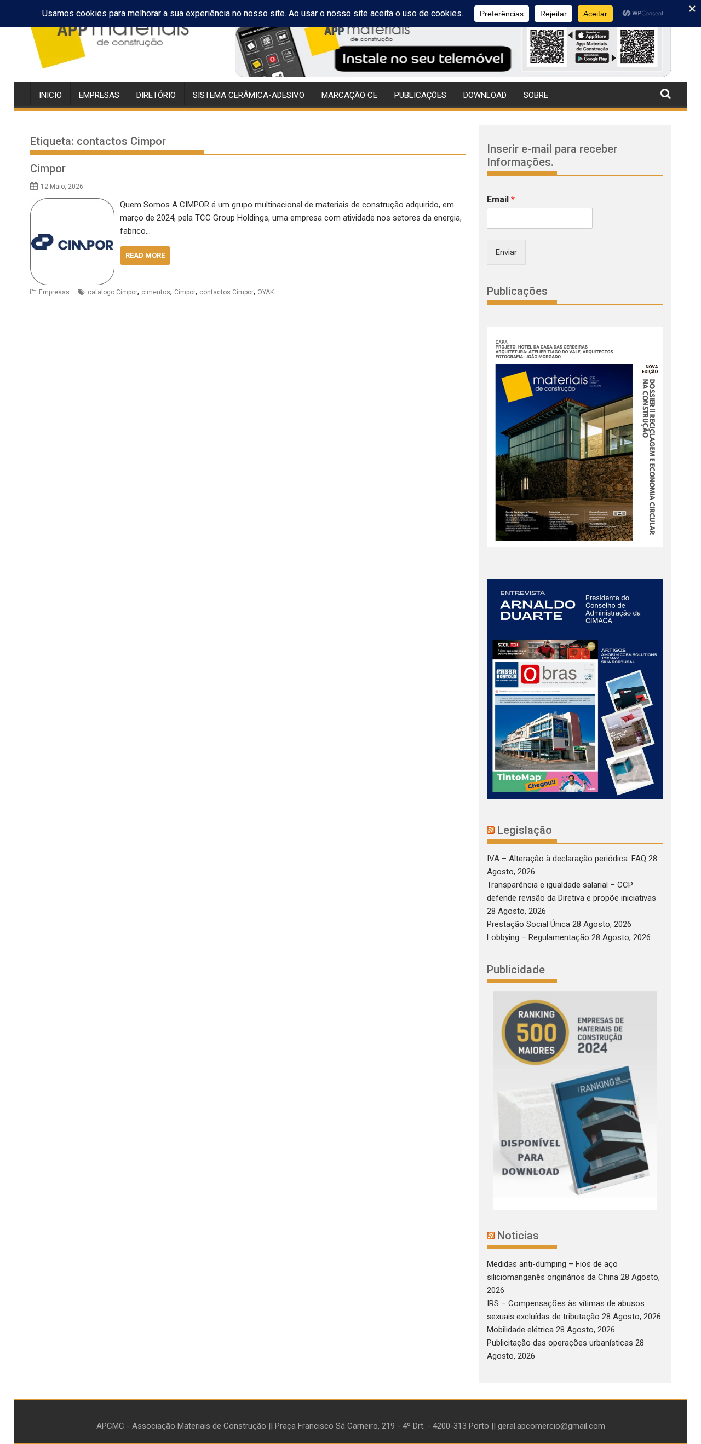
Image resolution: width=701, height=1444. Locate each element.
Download (485, 95)
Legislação (524, 830)
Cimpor (48, 168)
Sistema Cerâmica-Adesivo (248, 95)
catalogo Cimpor (112, 292)
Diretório (156, 95)
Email (501, 199)
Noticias (518, 1235)
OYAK (265, 292)
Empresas (99, 95)
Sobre (536, 95)
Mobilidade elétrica (520, 1330)
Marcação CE (349, 95)
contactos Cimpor (226, 292)
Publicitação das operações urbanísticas (560, 1343)
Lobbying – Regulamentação (538, 937)
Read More (145, 255)
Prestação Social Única (528, 924)
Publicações (420, 95)
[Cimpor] (72, 205)
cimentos (155, 292)
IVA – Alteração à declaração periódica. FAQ (566, 858)
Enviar (506, 252)
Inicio (50, 95)
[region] (453, 45)
